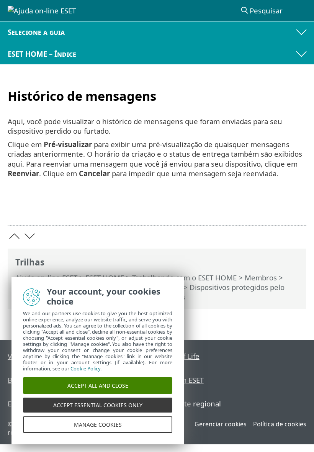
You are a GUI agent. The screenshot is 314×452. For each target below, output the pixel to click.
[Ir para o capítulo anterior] (14, 236)
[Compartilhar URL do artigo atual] (257, 207)
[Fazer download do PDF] (277, 207)
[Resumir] (297, 207)
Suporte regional (192, 403)
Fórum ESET (184, 380)
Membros (261, 277)
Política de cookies (279, 424)
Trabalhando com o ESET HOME (184, 277)
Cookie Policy (85, 368)
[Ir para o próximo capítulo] (29, 236)
